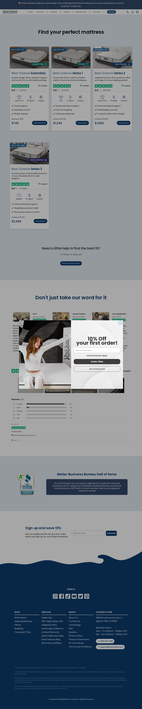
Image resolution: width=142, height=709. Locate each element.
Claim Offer (97, 361)
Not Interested (97, 369)
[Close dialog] (120, 323)
